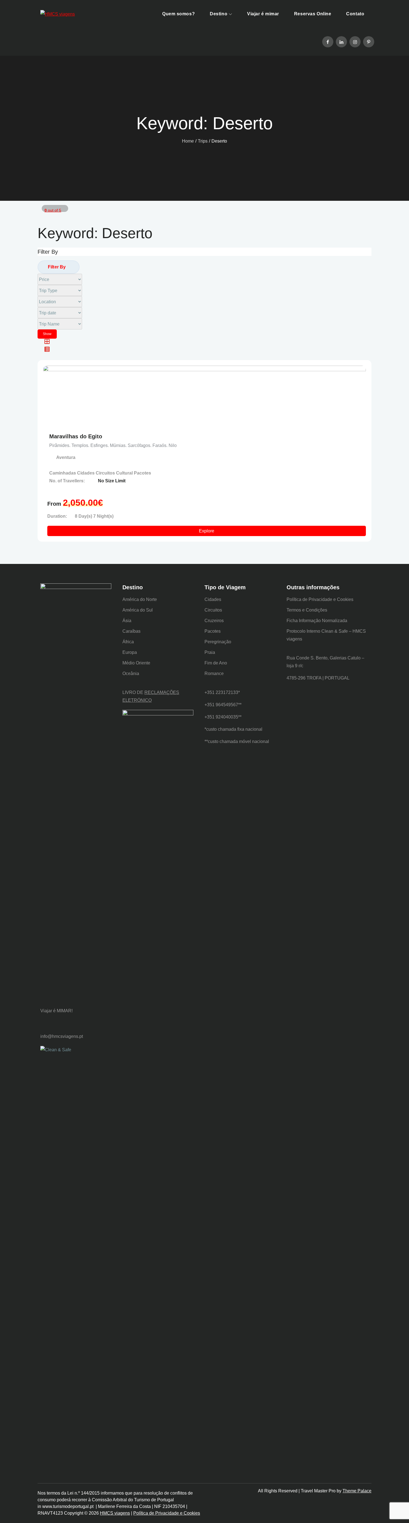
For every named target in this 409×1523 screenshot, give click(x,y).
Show (47, 334)
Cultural (125, 473)
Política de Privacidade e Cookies (320, 599)
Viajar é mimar (263, 13)
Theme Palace (357, 1490)
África (128, 641)
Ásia (126, 620)
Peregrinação (217, 641)
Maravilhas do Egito (75, 436)
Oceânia (130, 673)
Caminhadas (63, 473)
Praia (209, 652)
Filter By (57, 267)
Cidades (86, 473)
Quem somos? (178, 13)
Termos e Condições (307, 610)
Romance (214, 673)
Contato (355, 13)
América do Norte (139, 599)
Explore (206, 531)
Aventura (65, 457)
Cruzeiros (214, 620)
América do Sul (137, 610)
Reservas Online (312, 13)
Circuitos (106, 473)
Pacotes (142, 473)
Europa (129, 652)
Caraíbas (131, 631)
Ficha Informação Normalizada (317, 620)
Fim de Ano (215, 663)
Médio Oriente (136, 663)
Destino (218, 13)
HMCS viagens (115, 1513)
